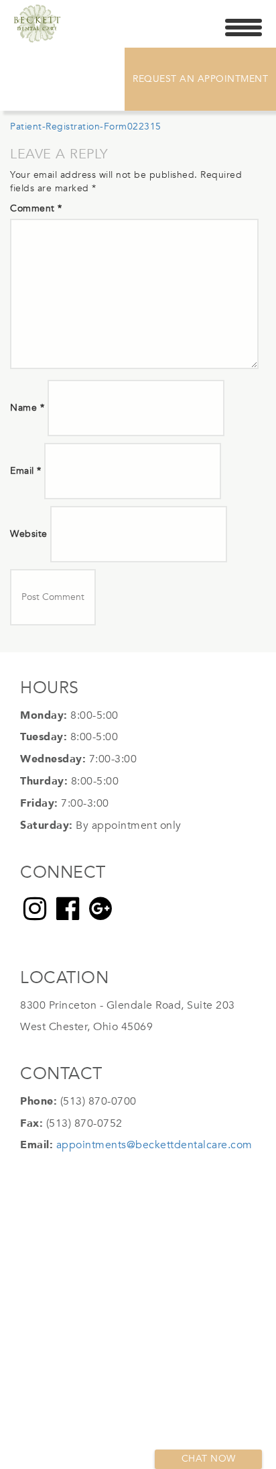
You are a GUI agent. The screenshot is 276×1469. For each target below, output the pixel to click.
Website (29, 533)
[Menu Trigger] (243, 27)
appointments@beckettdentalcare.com (154, 1144)
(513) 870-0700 (98, 1101)
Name (27, 407)
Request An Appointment (200, 78)
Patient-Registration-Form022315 (85, 126)
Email (26, 470)
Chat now (209, 1458)
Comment (36, 208)
